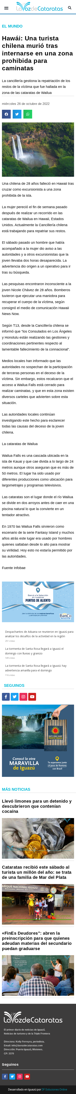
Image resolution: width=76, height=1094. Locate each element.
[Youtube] (32, 697)
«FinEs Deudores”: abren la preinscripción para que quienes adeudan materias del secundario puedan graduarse (37, 941)
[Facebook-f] (6, 697)
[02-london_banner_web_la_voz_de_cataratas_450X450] (38, 776)
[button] (6, 7)
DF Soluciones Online (54, 1089)
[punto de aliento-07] (38, 621)
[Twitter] (15, 697)
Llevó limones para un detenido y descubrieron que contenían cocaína (37, 806)
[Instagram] (23, 697)
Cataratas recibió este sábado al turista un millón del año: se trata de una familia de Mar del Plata (37, 872)
